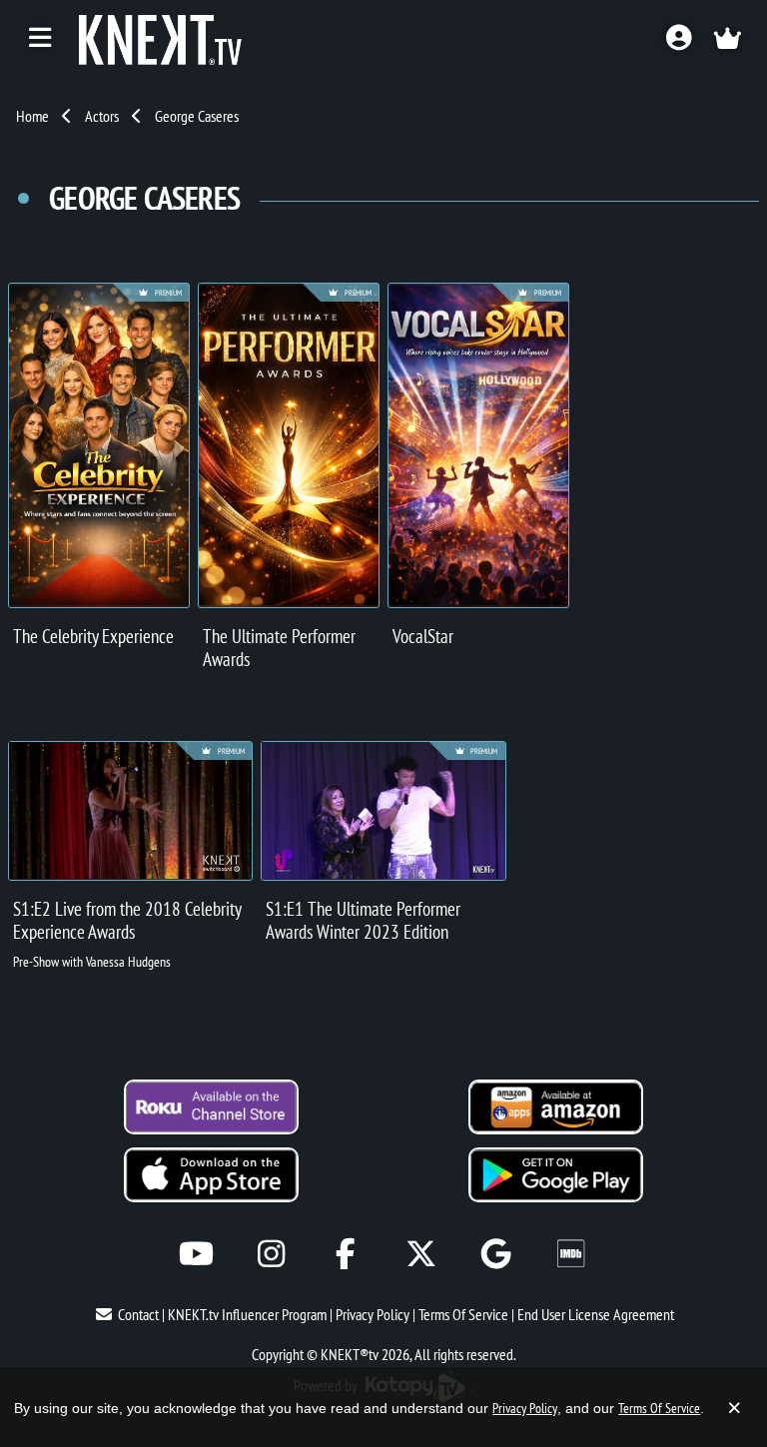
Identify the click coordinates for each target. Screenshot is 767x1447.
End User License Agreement (595, 1314)
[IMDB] (570, 1253)
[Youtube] (196, 1253)
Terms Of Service (463, 1314)
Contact (138, 1314)
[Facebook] (346, 1253)
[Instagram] (271, 1253)
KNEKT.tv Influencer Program (247, 1314)
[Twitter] (420, 1253)
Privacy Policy (372, 1314)
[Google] (495, 1253)
